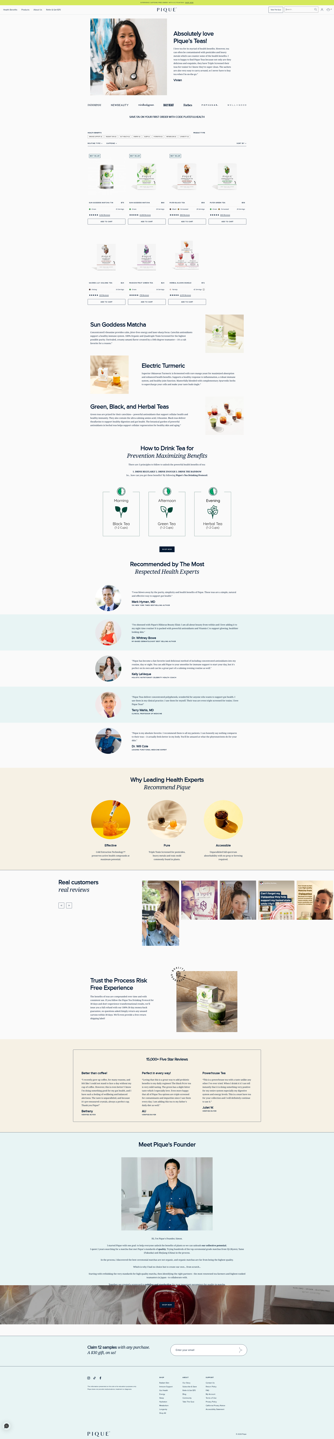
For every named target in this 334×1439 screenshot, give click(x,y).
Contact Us (210, 1383)
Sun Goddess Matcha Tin (101, 203)
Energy (162, 1394)
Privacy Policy (211, 1402)
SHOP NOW (167, 549)
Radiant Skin (164, 1383)
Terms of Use (211, 1398)
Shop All (162, 1413)
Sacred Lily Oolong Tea (100, 283)
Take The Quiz (276, 10)
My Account (210, 1394)
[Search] (315, 9)
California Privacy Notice (215, 1405)
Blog (184, 1394)
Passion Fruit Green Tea (141, 283)
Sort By (241, 143)
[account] (322, 9)
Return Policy (211, 1387)
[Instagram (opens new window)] (88, 1378)
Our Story (186, 1383)
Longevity (163, 1409)
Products (25, 9)
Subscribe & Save (190, 1387)
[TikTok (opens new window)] (94, 1378)
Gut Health (163, 1390)
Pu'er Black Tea (177, 203)
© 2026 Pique (241, 1434)
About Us (38, 9)
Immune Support (166, 1387)
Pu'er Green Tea (217, 203)
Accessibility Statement (215, 1409)
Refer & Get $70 (53, 9)
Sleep (161, 1398)
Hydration (163, 1402)
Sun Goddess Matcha (139, 203)
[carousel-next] (69, 905)
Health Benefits (10, 9)
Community (187, 1398)
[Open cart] (328, 9)
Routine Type (94, 143)
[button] (6, 1426)
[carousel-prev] (61, 905)
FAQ (207, 1390)
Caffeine (111, 143)
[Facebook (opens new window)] (100, 1378)
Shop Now (189, 2)
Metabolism (163, 1405)
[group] (167, 2)
